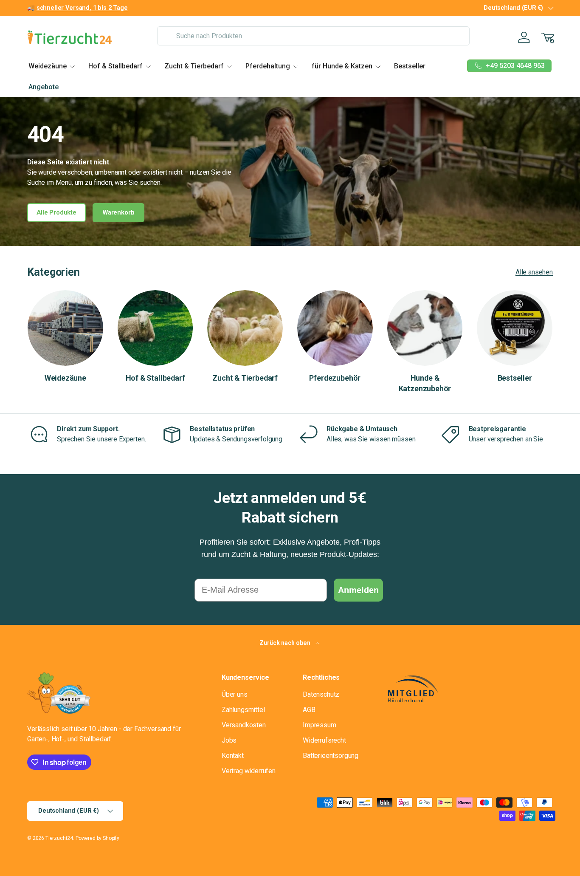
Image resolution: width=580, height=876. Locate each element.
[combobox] (313, 36)
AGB (309, 710)
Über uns (235, 694)
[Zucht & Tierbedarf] (245, 328)
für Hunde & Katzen (342, 66)
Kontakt (233, 756)
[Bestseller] (514, 328)
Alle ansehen (534, 272)
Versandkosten (244, 725)
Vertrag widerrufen (249, 771)
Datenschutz (321, 694)
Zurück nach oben (285, 642)
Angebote (43, 87)
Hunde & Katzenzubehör (425, 383)
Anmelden (358, 590)
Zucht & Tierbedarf (194, 66)
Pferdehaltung (267, 66)
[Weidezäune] (65, 328)
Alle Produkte (56, 212)
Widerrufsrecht (324, 740)
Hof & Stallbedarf (115, 66)
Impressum (319, 725)
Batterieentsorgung (330, 756)
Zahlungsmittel (243, 710)
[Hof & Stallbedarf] (155, 328)
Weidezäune (47, 66)
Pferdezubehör (334, 377)
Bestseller (409, 66)
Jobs (229, 740)
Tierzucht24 (59, 838)
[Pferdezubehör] (335, 328)
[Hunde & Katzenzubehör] (425, 328)
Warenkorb (119, 212)
